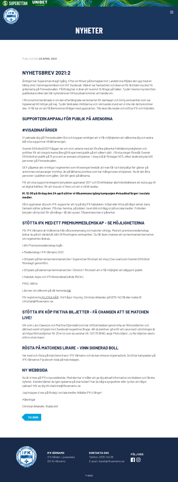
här (69, 290)
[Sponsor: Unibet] (40, 3)
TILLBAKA (33, 417)
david (90, 475)
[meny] (171, 12)
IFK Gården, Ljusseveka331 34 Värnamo (61, 459)
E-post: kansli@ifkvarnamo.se (106, 461)
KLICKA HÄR (50, 297)
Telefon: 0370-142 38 (101, 457)
